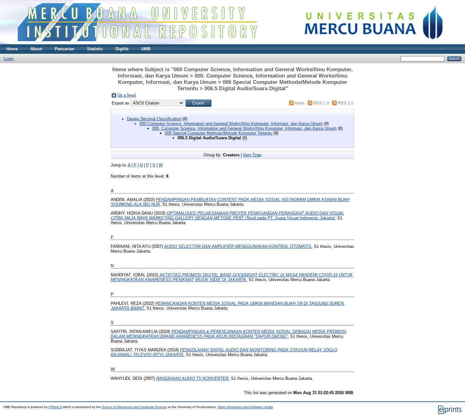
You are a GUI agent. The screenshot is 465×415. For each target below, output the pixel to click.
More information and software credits (245, 407)
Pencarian (64, 49)
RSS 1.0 (321, 103)
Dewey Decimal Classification (154, 118)
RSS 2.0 (345, 103)
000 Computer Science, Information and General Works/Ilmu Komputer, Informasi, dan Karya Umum (231, 123)
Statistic (95, 49)
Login (9, 58)
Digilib (121, 49)
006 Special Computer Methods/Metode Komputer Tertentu (218, 133)
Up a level (126, 95)
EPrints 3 (55, 407)
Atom (299, 103)
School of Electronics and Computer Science (134, 407)
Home (12, 49)
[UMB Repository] (233, 43)
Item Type (252, 155)
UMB (145, 49)
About (36, 49)
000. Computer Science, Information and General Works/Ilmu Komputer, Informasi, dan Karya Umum (244, 128)
